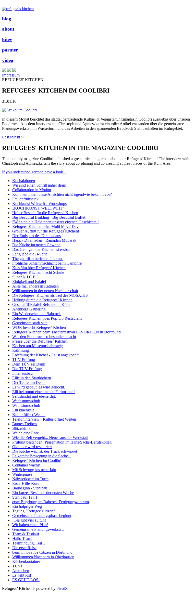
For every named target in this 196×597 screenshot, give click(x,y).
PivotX (62, 588)
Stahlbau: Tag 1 (25, 497)
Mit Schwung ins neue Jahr (34, 470)
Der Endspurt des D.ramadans (36, 235)
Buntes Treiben (24, 424)
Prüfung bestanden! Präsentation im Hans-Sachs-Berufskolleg (62, 442)
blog (6, 18)
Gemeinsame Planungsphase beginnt (41, 515)
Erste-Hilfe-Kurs (25, 483)
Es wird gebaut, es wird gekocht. (38, 387)
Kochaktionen (23, 180)
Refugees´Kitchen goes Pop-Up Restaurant (47, 318)
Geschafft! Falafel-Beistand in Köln (41, 304)
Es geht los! (21, 575)
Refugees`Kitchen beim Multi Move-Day (45, 226)
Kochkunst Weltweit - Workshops (39, 203)
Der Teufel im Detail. (29, 382)
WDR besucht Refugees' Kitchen (39, 327)
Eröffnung (20, 350)
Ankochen (20, 570)
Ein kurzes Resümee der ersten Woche (43, 492)
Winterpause (22, 474)
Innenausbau (22, 373)
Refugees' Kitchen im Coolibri (36, 460)
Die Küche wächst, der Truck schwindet (44, 451)
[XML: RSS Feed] (4, 70)
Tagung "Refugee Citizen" (33, 511)
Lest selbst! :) (12, 137)
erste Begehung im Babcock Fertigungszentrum (50, 502)
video (7, 60)
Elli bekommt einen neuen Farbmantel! (43, 392)
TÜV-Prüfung (23, 359)
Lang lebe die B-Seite (29, 254)
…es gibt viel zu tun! (29, 520)
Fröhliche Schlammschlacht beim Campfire (47, 263)
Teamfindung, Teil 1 (28, 543)
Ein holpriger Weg (27, 506)
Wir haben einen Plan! (30, 525)
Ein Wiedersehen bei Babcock (36, 314)
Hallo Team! (22, 538)
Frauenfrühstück (25, 199)
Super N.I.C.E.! (25, 277)
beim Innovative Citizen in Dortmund (42, 552)
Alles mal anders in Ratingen (35, 286)
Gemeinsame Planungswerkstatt (38, 529)
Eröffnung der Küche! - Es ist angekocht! (45, 355)
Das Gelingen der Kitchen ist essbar (41, 249)
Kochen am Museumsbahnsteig (37, 346)
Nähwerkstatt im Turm (30, 479)
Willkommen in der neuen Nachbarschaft (45, 291)
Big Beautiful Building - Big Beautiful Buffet (48, 217)
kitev (7, 39)
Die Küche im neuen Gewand (36, 245)
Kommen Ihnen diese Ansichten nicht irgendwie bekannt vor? (62, 194)
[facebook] (9, 70)
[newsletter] (14, 70)
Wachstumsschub (26, 401)
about (8, 29)
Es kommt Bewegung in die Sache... (41, 456)
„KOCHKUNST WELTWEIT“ (38, 208)
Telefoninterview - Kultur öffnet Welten (44, 419)
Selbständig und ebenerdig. (34, 396)
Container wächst (26, 465)
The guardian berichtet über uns (37, 258)
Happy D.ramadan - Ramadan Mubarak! (45, 240)
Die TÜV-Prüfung (27, 369)
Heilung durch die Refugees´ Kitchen (42, 300)
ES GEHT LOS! (26, 580)
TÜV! (17, 566)
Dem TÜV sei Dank (28, 364)
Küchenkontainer (26, 561)
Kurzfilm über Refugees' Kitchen (39, 268)
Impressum (11, 75)
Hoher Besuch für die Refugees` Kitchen (45, 213)
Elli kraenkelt (23, 410)
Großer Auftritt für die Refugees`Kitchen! (45, 231)
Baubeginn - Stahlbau (29, 488)
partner (10, 50)
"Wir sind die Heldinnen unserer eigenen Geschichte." (55, 222)
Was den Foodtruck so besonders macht (44, 336)
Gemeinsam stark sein (29, 323)
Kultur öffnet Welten (28, 414)
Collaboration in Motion (31, 190)
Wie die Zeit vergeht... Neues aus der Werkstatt (50, 437)
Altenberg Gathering (28, 309)
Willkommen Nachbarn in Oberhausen (43, 557)
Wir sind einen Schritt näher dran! (39, 185)
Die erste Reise (24, 548)
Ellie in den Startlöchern (31, 378)
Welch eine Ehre (25, 433)
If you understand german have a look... (34, 172)
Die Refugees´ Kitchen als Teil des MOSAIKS (50, 295)
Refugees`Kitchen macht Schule (38, 272)
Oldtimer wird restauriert (32, 447)
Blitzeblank (21, 428)
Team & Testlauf (25, 534)
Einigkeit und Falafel (29, 281)
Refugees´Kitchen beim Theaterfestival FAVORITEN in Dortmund (66, 332)
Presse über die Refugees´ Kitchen (40, 341)
